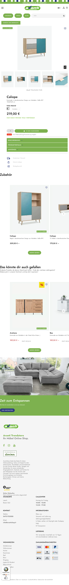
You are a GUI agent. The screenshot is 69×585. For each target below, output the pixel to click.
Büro (4, 557)
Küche (5, 550)
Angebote (8, 15)
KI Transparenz (40, 526)
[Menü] (9, 567)
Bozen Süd (6, 503)
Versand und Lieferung (43, 516)
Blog (26, 15)
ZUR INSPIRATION (7, 410)
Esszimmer (6, 553)
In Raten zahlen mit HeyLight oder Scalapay (50, 521)
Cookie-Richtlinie (32, 580)
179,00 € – (54, 243)
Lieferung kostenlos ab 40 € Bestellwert (34, 3)
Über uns (39, 514)
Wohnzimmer (7, 548)
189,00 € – (14, 340)
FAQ (37, 523)
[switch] (6, 578)
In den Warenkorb (32, 131)
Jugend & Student (8, 562)
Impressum (24, 580)
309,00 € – (14, 243)
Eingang (5, 560)
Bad (4, 555)
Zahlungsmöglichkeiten (43, 519)
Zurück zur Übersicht (11, 23)
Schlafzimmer (7, 546)
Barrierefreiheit (49, 580)
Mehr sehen (34, 253)
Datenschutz (41, 580)
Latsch (5, 500)
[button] (63, 214)
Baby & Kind (7, 564)
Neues (18, 15)
